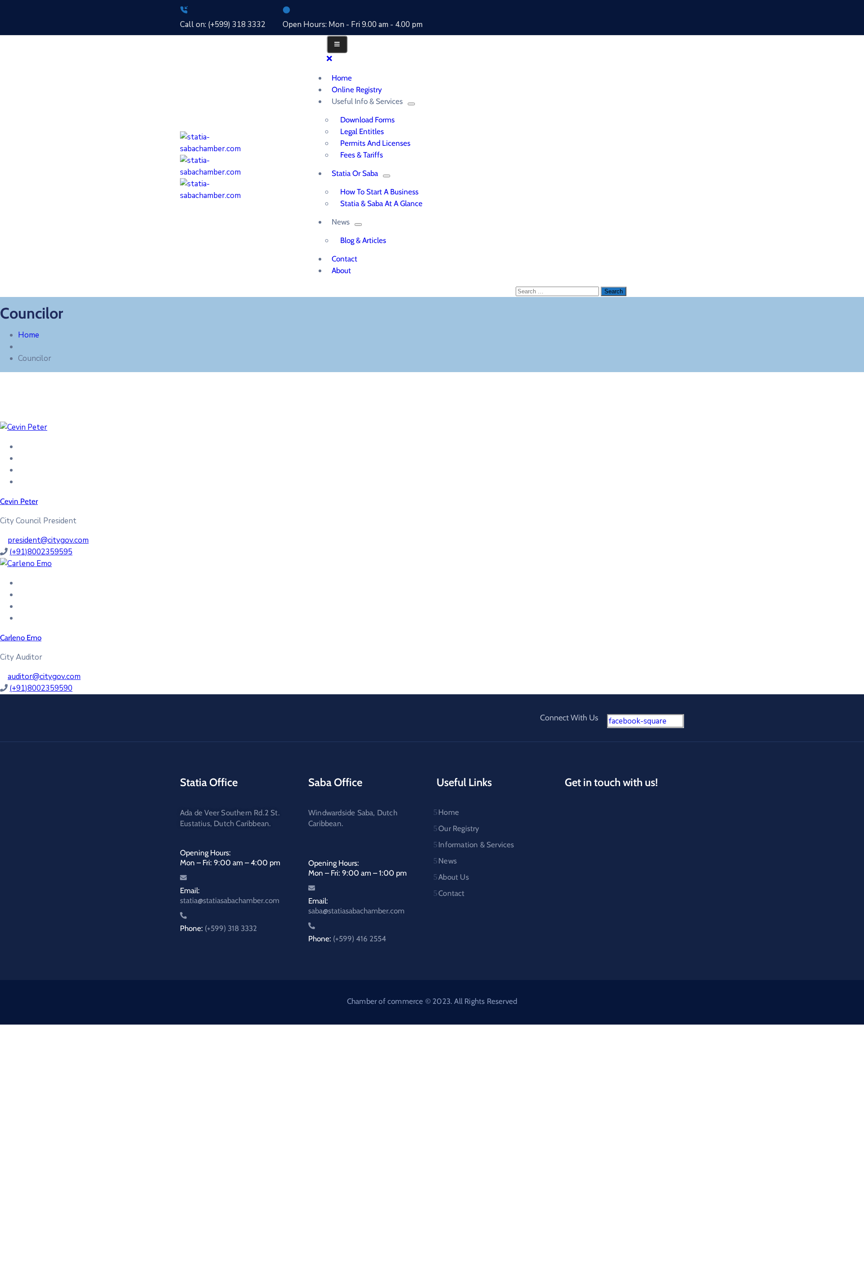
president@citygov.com (48, 540)
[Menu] (411, 104)
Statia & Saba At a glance (381, 203)
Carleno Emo (20, 637)
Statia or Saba (355, 173)
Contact (451, 893)
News (447, 860)
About (341, 270)
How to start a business (379, 191)
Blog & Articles (363, 240)
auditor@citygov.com (44, 676)
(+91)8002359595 (40, 552)
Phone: (218, 928)
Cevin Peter (19, 501)
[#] (21, 446)
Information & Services (476, 844)
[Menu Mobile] (337, 44)
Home (28, 335)
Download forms (367, 119)
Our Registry (458, 828)
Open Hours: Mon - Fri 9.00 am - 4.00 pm (353, 24)
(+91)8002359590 (40, 688)
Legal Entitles (362, 131)
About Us (453, 876)
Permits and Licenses (375, 143)
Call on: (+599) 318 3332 (223, 24)
